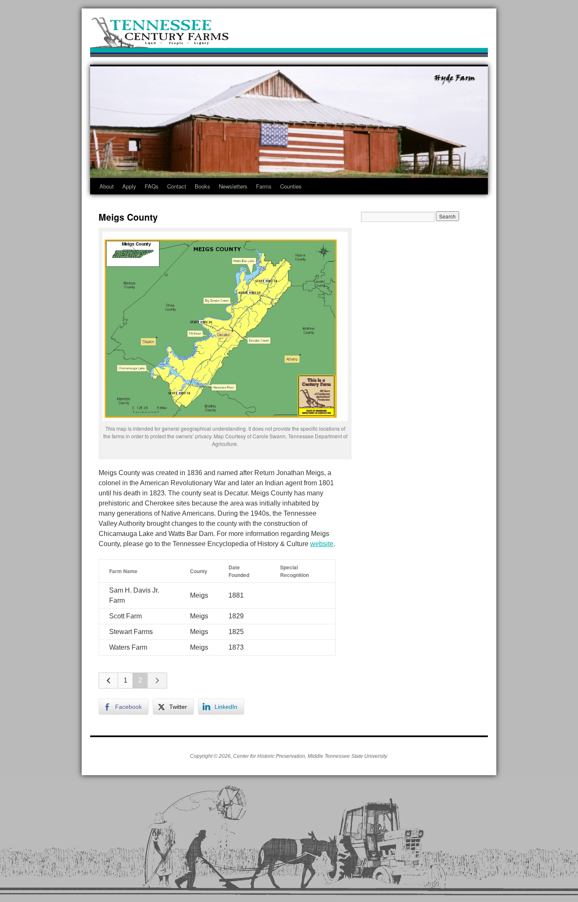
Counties (291, 186)
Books (202, 186)
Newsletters (233, 186)
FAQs (152, 186)
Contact (176, 186)
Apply (129, 186)
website (321, 543)
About (106, 186)
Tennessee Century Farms (289, 35)
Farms (264, 186)
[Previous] (108, 680)
